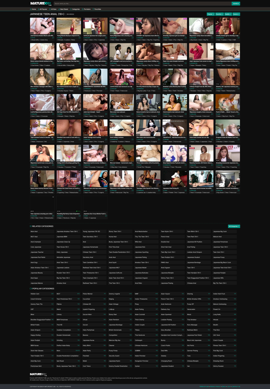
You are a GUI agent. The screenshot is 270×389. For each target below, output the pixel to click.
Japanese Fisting (141, 257)
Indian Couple (146, 325)
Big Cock (225, 116)
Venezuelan (198, 309)
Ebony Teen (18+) (115, 231)
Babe (73, 40)
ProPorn (61, 88)
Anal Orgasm (165, 267)
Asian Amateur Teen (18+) (40, 267)
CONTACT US (236, 386)
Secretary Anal (88, 257)
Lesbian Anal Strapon (194, 252)
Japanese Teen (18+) (220, 247)
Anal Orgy (34, 262)
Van (198, 366)
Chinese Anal (191, 283)
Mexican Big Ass (120, 340)
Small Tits (141, 167)
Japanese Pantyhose (220, 242)
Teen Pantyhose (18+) (68, 299)
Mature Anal (217, 236)
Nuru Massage (198, 325)
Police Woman (94, 294)
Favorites (97, 9)
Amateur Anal (61, 283)
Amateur (180, 91)
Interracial (124, 91)
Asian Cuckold (146, 314)
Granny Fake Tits (42, 304)
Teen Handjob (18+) (194, 273)
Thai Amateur (198, 319)
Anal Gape (34, 278)
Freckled (94, 356)
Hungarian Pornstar (146, 361)
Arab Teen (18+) (62, 262)
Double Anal (165, 242)
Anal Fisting (191, 247)
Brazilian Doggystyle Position (42, 319)
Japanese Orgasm (141, 278)
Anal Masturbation (141, 231)
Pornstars (87, 9)
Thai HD (68, 325)
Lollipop (120, 309)
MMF (146, 294)
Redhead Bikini (198, 330)
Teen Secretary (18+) (90, 236)
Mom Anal (34, 231)
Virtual (94, 319)
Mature (104, 65)
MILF (68, 294)
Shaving (198, 294)
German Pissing (198, 350)
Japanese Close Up (63, 242)
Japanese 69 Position (194, 242)
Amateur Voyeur (63, 91)
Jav (149, 91)
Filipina (68, 304)
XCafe (140, 165)
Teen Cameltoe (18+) (90, 262)
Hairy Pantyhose (94, 330)
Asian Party (94, 350)
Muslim (224, 325)
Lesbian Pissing (172, 319)
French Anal (165, 236)
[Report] (53, 38)
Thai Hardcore (146, 335)
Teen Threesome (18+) (91, 273)
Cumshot (68, 167)
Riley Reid (114, 167)
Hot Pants (198, 345)
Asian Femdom (120, 319)
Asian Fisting (146, 309)
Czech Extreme (42, 299)
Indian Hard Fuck (224, 294)
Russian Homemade (68, 335)
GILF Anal (224, 335)
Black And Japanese (198, 340)
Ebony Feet (120, 314)
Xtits (33, 37)
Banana (94, 335)
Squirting (156, 40)
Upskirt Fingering (94, 309)
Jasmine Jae (142, 192)
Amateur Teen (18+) (142, 262)
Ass (46, 192)
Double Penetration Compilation (68, 356)
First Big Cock (224, 350)
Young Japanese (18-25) (91, 231)
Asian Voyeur (172, 294)
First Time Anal (114, 247)
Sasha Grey (44, 40)
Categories (76, 9)
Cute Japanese (36, 247)
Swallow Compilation (68, 330)
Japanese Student (193, 257)
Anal (86, 40)
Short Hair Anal (166, 247)
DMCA (224, 386)
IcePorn (34, 139)
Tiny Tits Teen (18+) (142, 236)
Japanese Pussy (219, 257)
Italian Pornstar (146, 356)
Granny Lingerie (120, 294)
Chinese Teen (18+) (89, 252)
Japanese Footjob (219, 273)
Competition (120, 335)
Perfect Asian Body (68, 345)
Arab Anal (112, 257)
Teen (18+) (191, 267)
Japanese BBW (62, 236)
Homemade (177, 141)
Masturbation (231, 91)
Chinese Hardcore (146, 345)
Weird (68, 309)
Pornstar (99, 91)
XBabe (60, 139)
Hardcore (88, 91)
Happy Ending (42, 335)
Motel (94, 361)
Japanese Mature (37, 283)
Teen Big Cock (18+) (168, 252)
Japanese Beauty (37, 273)
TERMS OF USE (204, 386)
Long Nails (224, 314)
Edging (120, 299)
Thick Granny (146, 319)
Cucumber (94, 299)
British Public (42, 325)
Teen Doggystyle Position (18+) (198, 278)
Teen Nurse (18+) (63, 247)
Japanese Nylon (120, 361)
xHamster (220, 37)
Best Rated (64, 9)
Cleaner (120, 345)
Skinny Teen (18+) (167, 278)
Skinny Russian (224, 366)
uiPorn (166, 139)
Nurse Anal (112, 236)
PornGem (88, 88)
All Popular (43, 9)
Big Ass (92, 65)
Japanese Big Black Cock (222, 262)
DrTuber (114, 63)
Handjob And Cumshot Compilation (172, 335)
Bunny (172, 340)
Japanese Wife (218, 278)
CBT (42, 309)
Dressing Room (224, 361)
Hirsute (224, 319)
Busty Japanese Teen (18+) (118, 242)
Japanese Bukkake (141, 273)
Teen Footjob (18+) (167, 257)
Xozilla (166, 88)
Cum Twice (94, 366)
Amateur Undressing (224, 299)
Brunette (178, 167)
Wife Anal (138, 242)
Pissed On (224, 309)
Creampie (45, 116)
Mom (68, 350)
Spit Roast (68, 361)
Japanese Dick (140, 247)
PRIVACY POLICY (215, 386)
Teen (230, 40)
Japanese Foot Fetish (38, 257)
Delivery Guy (172, 309)
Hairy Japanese (62, 252)
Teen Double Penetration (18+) (119, 252)
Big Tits (123, 40)
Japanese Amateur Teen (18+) (67, 231)
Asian (91, 40)
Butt (175, 91)
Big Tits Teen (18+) (219, 283)
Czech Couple (224, 340)
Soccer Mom (94, 314)
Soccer (94, 325)
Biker (42, 314)
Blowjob (60, 40)
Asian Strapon (42, 330)
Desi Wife (172, 350)
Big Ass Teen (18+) (63, 278)
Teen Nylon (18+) (167, 231)
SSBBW (146, 350)
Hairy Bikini (94, 345)
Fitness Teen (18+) (224, 345)
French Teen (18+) (172, 299)
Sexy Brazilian (172, 330)
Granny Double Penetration (120, 366)
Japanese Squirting (141, 252)
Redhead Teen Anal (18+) (91, 267)
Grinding (68, 340)
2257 (228, 386)
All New (53, 9)
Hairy (204, 65)
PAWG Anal (165, 262)
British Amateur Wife (198, 299)
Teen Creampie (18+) (90, 278)
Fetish (118, 65)
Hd (131, 65)
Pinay (146, 304)
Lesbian (67, 40)
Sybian (146, 366)
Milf (235, 40)
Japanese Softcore (115, 273)
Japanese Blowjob (167, 273)
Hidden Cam (42, 294)
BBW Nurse (42, 345)
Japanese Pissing (167, 283)
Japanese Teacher (37, 252)
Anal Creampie (36, 242)
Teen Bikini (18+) (193, 231)
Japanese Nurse (94, 340)
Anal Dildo (138, 283)
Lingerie (48, 91)
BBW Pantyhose (68, 319)
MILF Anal (34, 236)
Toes (198, 356)
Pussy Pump (120, 350)
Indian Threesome (146, 299)
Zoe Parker (35, 65)
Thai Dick (224, 330)
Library (68, 314)
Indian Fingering (224, 356)
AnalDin (87, 37)
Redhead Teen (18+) (90, 283)
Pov (96, 40)
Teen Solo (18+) (218, 252)
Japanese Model (140, 267)
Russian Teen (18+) (63, 273)
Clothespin (146, 340)
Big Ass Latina (142, 91)
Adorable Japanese (63, 257)
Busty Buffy (35, 40)
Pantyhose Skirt (42, 366)
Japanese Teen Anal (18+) (222, 267)
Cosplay (232, 141)
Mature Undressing (224, 304)
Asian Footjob (42, 340)
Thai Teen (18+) (114, 283)
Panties (51, 192)
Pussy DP (198, 304)
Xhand (60, 37)
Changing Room (172, 361)
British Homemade (120, 330)
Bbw (42, 65)
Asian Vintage (120, 304)
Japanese (102, 40)
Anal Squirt (112, 262)
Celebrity (114, 141)
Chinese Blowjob (198, 361)
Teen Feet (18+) (192, 236)
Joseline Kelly (151, 192)
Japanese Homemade (90, 247)
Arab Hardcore (172, 304)
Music (198, 314)
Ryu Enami (194, 40)
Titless (146, 330)
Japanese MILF (114, 267)
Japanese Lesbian (63, 267)
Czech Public (172, 345)
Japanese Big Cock (220, 231)
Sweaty (172, 356)
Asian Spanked (172, 314)
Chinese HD (94, 304)
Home (34, 9)
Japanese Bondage (194, 262)
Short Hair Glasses (42, 350)
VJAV (218, 114)
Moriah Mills (62, 65)
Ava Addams (123, 167)
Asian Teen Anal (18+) (116, 278)
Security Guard (120, 356)
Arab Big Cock (42, 361)
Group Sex (125, 65)
